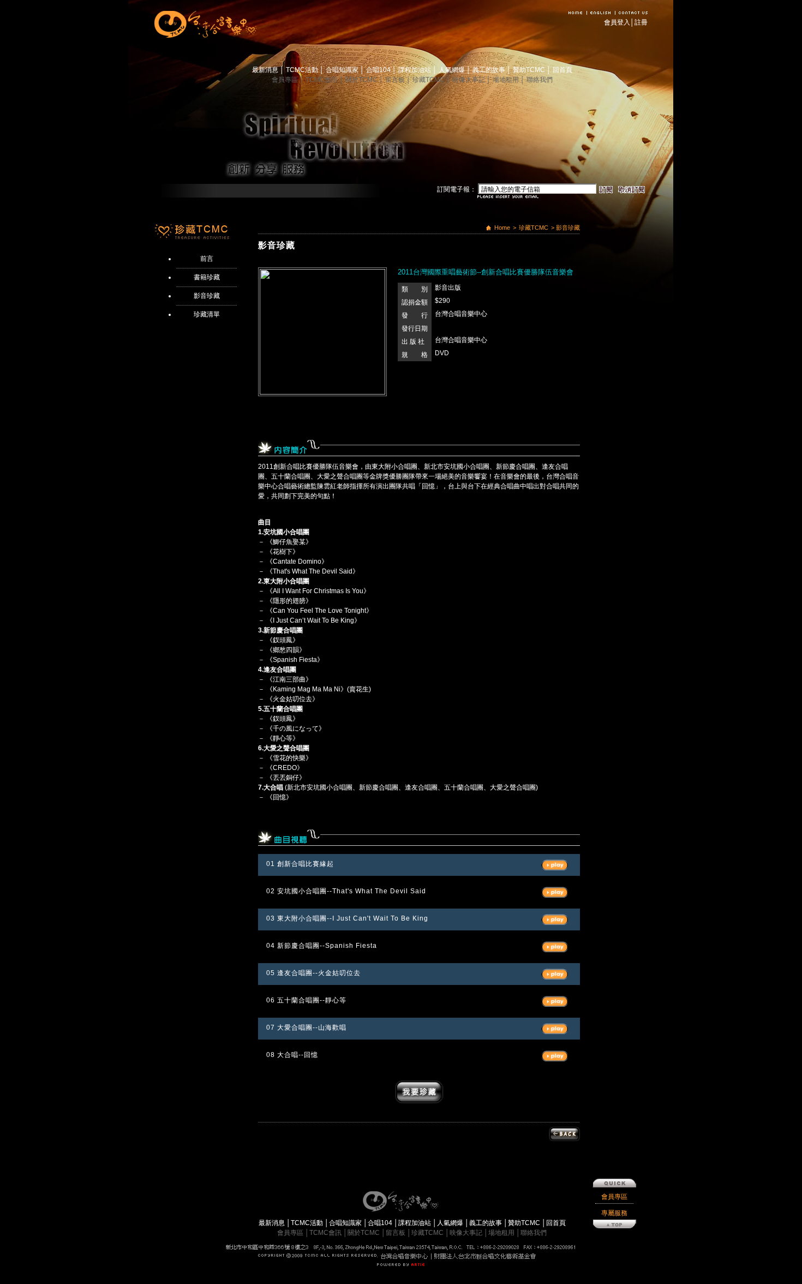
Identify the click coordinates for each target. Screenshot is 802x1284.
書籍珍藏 (207, 277)
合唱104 (379, 70)
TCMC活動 (303, 70)
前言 (206, 258)
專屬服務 (614, 1213)
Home (502, 227)
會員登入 (617, 22)
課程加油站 (415, 70)
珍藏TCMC (429, 79)
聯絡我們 (539, 79)
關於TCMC (362, 79)
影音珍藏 (207, 296)
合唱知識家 (343, 70)
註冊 (641, 22)
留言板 (395, 79)
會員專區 (286, 79)
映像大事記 (469, 79)
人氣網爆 (452, 70)
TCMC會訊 (322, 79)
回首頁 (562, 70)
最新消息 (266, 70)
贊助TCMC (530, 70)
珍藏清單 (207, 314)
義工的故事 (489, 70)
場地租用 (506, 79)
